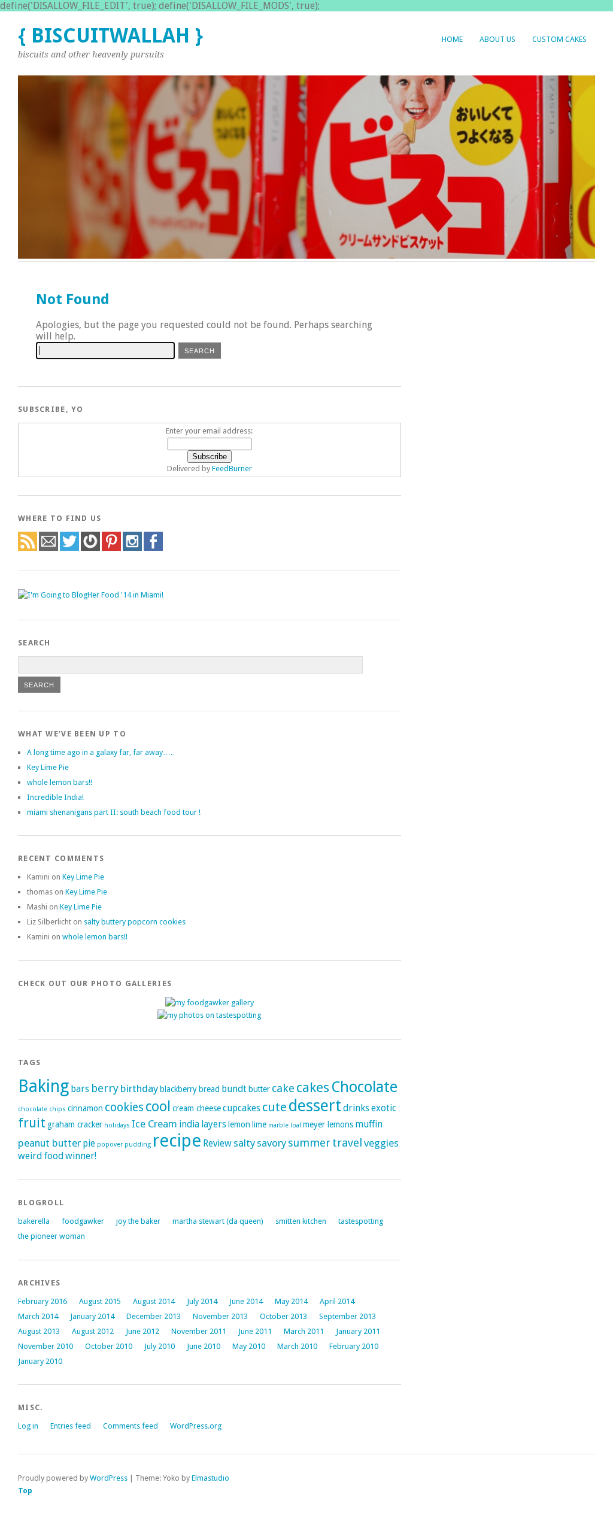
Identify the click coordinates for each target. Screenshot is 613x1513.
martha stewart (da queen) (217, 1221)
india (189, 1124)
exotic (383, 1108)
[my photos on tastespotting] (209, 1015)
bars (80, 1089)
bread (209, 1089)
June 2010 (203, 1346)
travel (347, 1142)
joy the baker (138, 1221)
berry (105, 1088)
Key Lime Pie (48, 767)
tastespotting (360, 1221)
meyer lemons (328, 1124)
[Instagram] (132, 548)
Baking (43, 1086)
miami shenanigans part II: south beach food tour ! (114, 812)
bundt (234, 1089)
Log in (28, 1425)
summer (309, 1142)
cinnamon (85, 1108)
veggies (381, 1143)
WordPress (109, 1477)
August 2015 (100, 1301)
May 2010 (248, 1346)
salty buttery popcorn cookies (135, 921)
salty (244, 1143)
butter (259, 1089)
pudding (138, 1144)
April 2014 (337, 1301)
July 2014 (202, 1301)
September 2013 (347, 1316)
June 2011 (255, 1331)
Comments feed (130, 1425)
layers (213, 1124)
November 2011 (198, 1331)
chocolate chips (42, 1109)
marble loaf (284, 1125)
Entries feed (70, 1425)
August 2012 (93, 1331)
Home (452, 39)
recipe (177, 1140)
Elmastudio (210, 1477)
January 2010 (40, 1361)
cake (283, 1088)
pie (89, 1143)
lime (259, 1124)
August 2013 (39, 1331)
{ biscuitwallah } (110, 35)
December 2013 (153, 1316)
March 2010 (297, 1346)
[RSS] (27, 548)
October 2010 (108, 1346)
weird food (40, 1156)
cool (158, 1106)
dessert (315, 1105)
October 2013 (283, 1316)
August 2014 (154, 1301)
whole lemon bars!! (59, 782)
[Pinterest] (111, 548)
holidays (117, 1125)
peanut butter (49, 1143)
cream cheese (196, 1108)
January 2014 (92, 1316)
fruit (31, 1122)
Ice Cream (154, 1124)
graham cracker (74, 1124)
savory (271, 1143)
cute (274, 1107)
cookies (124, 1107)
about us (497, 39)
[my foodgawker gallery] (209, 1002)
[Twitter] (69, 548)
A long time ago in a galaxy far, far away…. (99, 752)
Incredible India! (55, 797)
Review (217, 1143)
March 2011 (304, 1331)
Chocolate (364, 1087)
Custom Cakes (559, 39)
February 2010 (353, 1346)
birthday (139, 1088)
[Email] (48, 548)
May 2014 (291, 1301)
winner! (80, 1156)
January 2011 (358, 1331)
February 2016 (42, 1301)
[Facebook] (153, 548)
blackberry (178, 1089)
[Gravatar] (90, 548)
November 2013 (220, 1316)
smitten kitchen (300, 1221)
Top (25, 1490)
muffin (369, 1124)
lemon (239, 1124)
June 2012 (142, 1331)
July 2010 (159, 1346)
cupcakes (241, 1108)
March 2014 (38, 1316)
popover (110, 1144)
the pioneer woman (51, 1236)
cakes (312, 1087)
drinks (356, 1108)
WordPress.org (195, 1425)
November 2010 (45, 1346)
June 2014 (246, 1301)
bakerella (34, 1221)
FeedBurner (232, 468)
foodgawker (83, 1221)
